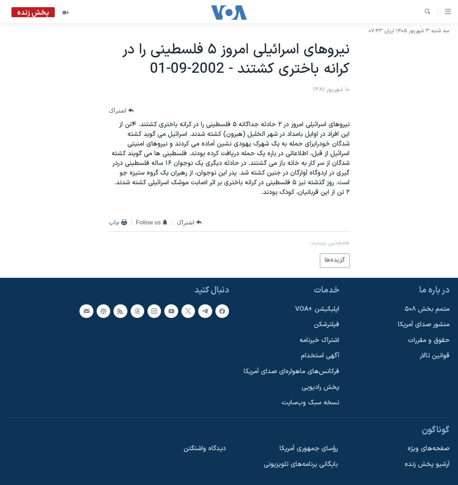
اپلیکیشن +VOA (317, 309)
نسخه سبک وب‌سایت (310, 403)
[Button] (121, 110)
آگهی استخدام (320, 356)
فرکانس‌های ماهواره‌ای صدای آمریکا (291, 371)
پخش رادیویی (320, 387)
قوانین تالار (434, 356)
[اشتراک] (86, 311)
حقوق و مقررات (428, 340)
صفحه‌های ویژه (428, 448)
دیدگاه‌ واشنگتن (205, 448)
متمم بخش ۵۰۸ (427, 309)
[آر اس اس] (120, 311)
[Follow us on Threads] (137, 311)
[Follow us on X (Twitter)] (188, 311)
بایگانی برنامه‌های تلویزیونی (301, 464)
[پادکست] (103, 311)
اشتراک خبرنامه (319, 340)
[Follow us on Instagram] (154, 311)
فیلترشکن (326, 324)
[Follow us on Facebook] (222, 311)
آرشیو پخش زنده (427, 464)
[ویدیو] (65, 12)
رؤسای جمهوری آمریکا (308, 448)
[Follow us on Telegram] (205, 311)
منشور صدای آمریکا (423, 324)
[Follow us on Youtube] (171, 311)
